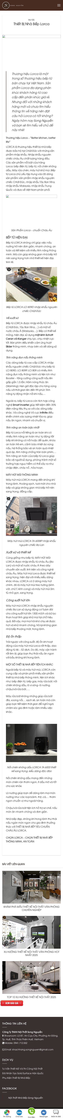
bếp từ (32, 166)
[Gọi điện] (31, 1112)
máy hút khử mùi (40, 170)
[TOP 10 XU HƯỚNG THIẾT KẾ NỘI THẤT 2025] (31, 977)
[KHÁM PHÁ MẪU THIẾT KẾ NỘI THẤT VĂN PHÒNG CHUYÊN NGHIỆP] (31, 887)
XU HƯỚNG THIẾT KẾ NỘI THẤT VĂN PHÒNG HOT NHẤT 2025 (31, 953)
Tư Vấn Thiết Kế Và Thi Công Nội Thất (22, 1068)
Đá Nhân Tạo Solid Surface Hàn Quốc (23, 1073)
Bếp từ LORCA (14, 242)
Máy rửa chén (20, 170)
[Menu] (59, 5)
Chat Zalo (19, 1116)
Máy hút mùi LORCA (18, 479)
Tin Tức (31, 20)
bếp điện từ (20, 166)
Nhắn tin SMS (56, 1116)
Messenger (44, 1116)
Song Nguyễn (43, 120)
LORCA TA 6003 (41, 767)
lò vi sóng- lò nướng (38, 685)
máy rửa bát (45, 681)
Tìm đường (7, 1116)
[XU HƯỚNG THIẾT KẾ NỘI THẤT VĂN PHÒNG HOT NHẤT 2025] (31, 932)
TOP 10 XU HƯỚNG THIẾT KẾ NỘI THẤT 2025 (31, 997)
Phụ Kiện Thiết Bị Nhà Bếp (16, 1077)
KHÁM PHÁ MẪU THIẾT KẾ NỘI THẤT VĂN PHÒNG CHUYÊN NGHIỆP (31, 908)
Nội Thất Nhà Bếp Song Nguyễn (25, 1097)
